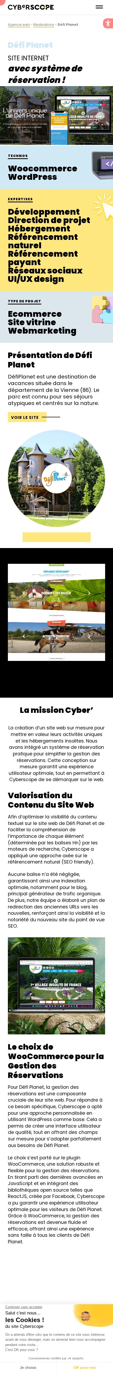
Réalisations (43, 24)
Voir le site (25, 417)
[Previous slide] (48, 656)
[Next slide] (64, 656)
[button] (108, 23)
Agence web (19, 24)
